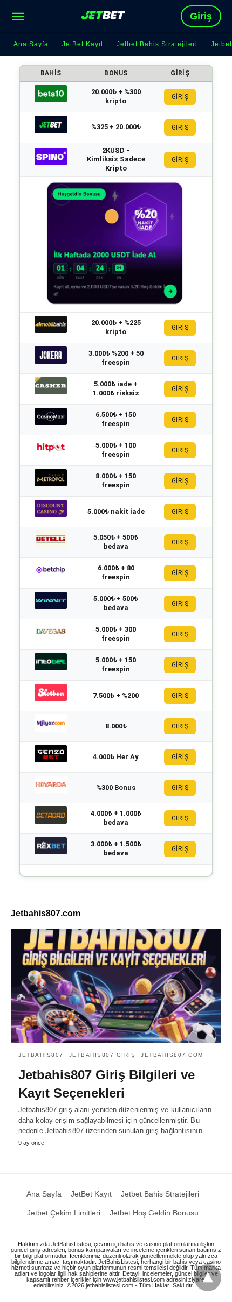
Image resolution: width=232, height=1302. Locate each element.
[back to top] (207, 1277)
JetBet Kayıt (82, 44)
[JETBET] (103, 15)
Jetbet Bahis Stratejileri (157, 44)
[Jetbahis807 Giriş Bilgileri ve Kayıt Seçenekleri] (116, 986)
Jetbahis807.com (172, 1055)
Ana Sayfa (31, 44)
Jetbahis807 (41, 1055)
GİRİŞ (180, 97)
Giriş (201, 16)
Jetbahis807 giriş (102, 1055)
